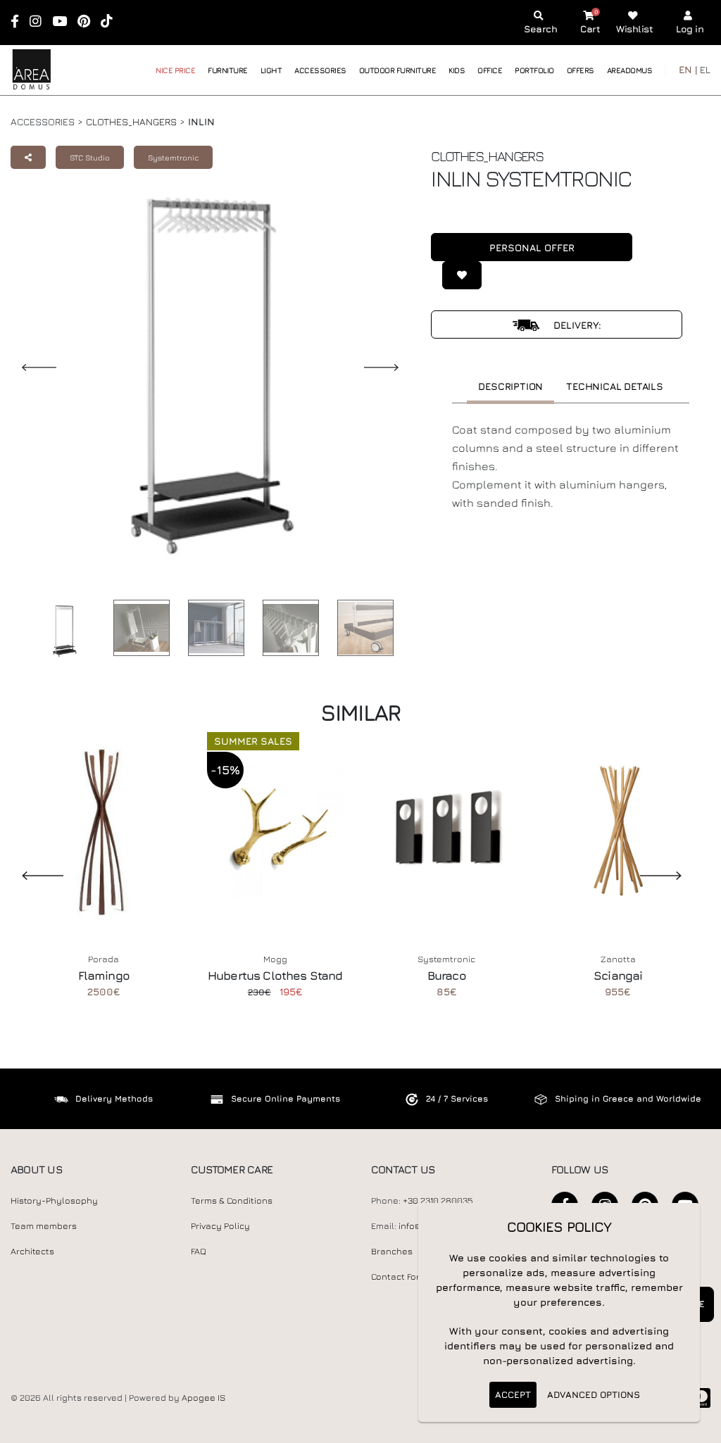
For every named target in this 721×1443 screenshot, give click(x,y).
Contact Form (399, 1276)
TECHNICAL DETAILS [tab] (614, 386)
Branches (392, 1251)
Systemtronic (173, 157)
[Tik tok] (111, 22)
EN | (688, 69)
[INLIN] (138, 628)
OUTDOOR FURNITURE (398, 70)
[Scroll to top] (696, 1427)
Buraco (446, 976)
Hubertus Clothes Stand (275, 976)
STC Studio (90, 157)
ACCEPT (513, 1394)
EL (705, 69)
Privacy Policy (220, 1226)
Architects (32, 1251)
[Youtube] (64, 22)
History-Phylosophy (54, 1200)
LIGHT (271, 70)
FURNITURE (228, 70)
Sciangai (618, 976)
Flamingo (104, 976)
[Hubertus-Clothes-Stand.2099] (275, 830)
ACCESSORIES (320, 70)
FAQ (198, 1251)
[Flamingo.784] (104, 830)
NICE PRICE (175, 70)
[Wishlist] (456, 275)
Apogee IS (203, 1397)
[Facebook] (19, 22)
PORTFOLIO (534, 70)
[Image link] (60, 631)
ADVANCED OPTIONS (593, 1394)
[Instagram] (40, 22)
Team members (44, 1226)
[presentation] (31, 875)
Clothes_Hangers (131, 121)
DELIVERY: (576, 325)
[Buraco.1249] (447, 830)
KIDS (457, 70)
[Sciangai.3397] (618, 830)
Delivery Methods (114, 1098)
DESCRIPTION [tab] (510, 386)
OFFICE (489, 70)
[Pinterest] (88, 22)
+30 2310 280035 (438, 1200)
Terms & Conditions (231, 1200)
